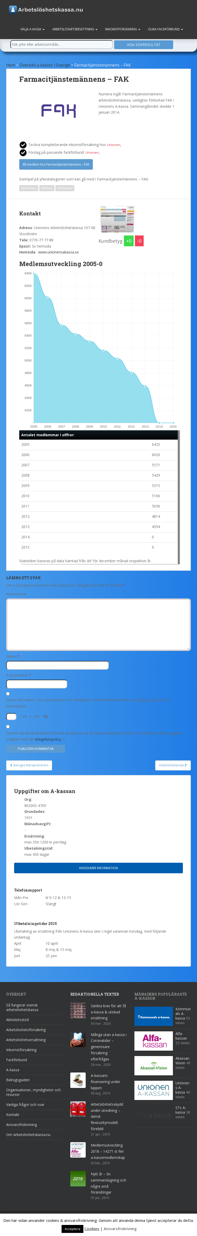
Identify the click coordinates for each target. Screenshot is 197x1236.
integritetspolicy (48, 739)
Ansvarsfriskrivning (21, 1124)
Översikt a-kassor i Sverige (44, 65)
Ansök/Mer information (98, 868)
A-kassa (12, 1069)
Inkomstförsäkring (121, 29)
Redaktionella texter (94, 994)
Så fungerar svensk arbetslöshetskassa (22, 1007)
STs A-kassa (180, 1110)
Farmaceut (65, 188)
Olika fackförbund (164, 29)
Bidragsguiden (18, 1079)
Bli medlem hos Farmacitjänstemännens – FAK (56, 164)
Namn (12, 656)
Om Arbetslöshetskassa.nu (28, 1134)
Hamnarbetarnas (172, 765)
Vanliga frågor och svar (25, 1104)
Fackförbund (16, 1059)
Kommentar (16, 594)
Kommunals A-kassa (183, 1013)
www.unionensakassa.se (58, 252)
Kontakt (12, 1114)
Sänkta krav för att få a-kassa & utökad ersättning (108, 1012)
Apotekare (28, 188)
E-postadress (18, 675)
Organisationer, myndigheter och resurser (33, 1092)
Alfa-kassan (181, 1036)
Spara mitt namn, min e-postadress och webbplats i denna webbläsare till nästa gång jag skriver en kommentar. (88, 702)
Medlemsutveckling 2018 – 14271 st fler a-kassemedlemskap (108, 1151)
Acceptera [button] (72, 1228)
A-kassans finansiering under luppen (105, 1081)
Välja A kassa (31, 29)
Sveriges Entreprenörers (30, 765)
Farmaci (47, 188)
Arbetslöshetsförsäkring (26, 1029)
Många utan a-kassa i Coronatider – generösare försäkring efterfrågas (108, 1046)
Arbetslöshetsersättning (73, 29)
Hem (10, 65)
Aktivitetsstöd (17, 1019)
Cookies (91, 1228)
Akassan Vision (182, 1060)
